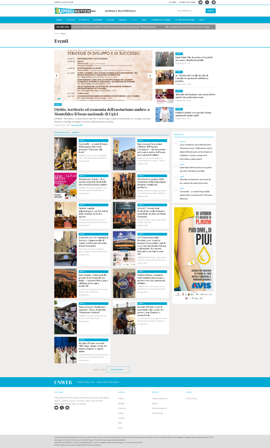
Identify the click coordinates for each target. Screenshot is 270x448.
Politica (71, 20)
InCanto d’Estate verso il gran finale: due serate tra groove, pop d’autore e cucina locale (150, 311)
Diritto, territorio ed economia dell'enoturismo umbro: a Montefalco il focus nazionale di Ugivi (102, 111)
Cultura (110, 20)
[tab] (56, 98)
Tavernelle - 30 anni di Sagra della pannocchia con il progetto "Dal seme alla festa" (93, 148)
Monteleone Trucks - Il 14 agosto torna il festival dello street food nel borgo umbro (93, 182)
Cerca (210, 11)
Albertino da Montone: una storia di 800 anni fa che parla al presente (195, 96)
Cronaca (123, 20)
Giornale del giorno (187, 2)
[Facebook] (214, 2)
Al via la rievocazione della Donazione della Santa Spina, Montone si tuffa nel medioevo (151, 183)
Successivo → (118, 369)
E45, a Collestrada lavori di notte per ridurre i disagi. (179, 26)
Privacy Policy (191, 398)
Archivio (155, 403)
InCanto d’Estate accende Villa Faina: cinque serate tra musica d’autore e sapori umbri (93, 347)
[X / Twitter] (207, 2)
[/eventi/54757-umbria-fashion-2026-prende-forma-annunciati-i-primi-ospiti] (165, 114)
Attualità (84, 20)
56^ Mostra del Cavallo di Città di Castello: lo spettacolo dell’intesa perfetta (191, 78)
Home (56, 34)
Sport (144, 20)
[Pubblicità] (194, 254)
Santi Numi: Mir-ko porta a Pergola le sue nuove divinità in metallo (194, 58)
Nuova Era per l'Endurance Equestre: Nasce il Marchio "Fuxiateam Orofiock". (92, 310)
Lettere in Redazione (185, 20)
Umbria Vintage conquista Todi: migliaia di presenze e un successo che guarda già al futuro (151, 279)
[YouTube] (200, 2)
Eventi (134, 20)
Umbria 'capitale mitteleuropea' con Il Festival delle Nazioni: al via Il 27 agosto (93, 212)
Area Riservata (157, 413)
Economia (97, 20)
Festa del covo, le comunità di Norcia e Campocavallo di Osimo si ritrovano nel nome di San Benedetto (93, 241)
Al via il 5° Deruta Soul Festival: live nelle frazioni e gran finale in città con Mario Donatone (151, 212)
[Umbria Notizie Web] (95, 11)
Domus (59, 20)
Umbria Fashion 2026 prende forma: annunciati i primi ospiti (193, 114)
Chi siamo (172, 2)
